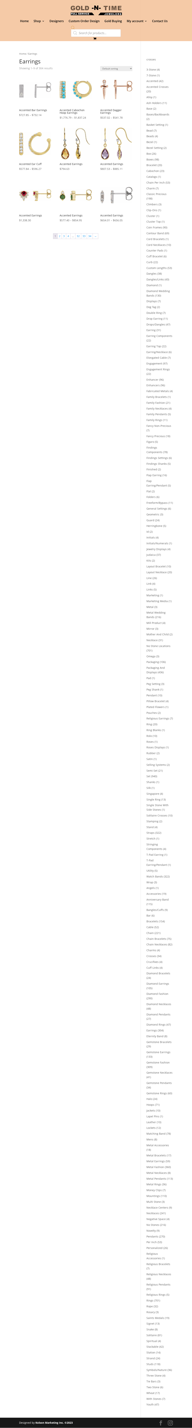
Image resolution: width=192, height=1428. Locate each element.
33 (84, 236)
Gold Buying (113, 21)
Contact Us (160, 21)
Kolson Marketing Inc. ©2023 (54, 1422)
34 (89, 236)
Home (24, 21)
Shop (37, 21)
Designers (57, 21)
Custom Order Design (84, 21)
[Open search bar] (73, 27)
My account (135, 21)
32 (78, 236)
